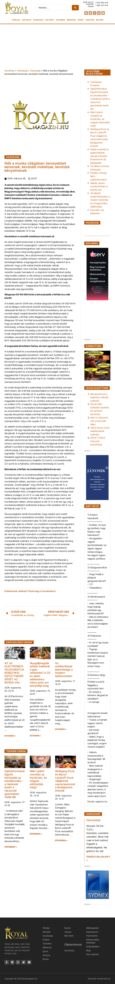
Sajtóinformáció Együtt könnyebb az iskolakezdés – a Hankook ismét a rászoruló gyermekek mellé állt (14, 784)
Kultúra (49, 20)
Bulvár (99, 20)
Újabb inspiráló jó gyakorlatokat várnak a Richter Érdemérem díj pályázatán (99, 156)
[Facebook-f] (6, 962)
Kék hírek (68, 935)
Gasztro (90, 20)
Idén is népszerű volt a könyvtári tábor (99, 421)
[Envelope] (103, 13)
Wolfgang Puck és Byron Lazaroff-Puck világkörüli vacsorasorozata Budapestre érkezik (65, 781)
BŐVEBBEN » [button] (10, 736)
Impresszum (92, 932)
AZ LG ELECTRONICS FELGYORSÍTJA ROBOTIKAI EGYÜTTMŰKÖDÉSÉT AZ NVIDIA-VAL (14, 673)
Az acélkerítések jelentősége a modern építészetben (64, 670)
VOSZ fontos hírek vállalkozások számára (99, 431)
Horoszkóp (93, 820)
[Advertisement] (57, 47)
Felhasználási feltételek (92, 941)
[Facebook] (86, 13)
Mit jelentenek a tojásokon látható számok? (99, 397)
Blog (88, 950)
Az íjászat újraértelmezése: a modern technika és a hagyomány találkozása (100, 200)
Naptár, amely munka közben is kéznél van (99, 186)
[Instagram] (94, 13)
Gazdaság (38, 20)
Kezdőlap (9, 70)
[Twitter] (98, 13)
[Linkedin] (90, 13)
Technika (60, 20)
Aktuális (26, 20)
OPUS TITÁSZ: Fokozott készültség (98, 441)
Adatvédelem (92, 946)
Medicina (71, 20)
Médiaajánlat (92, 928)
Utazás (67, 932)
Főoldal (16, 20)
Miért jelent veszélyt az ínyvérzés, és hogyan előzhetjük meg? (38, 779)
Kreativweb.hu (104, 978)
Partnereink (91, 935)
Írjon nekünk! (92, 954)
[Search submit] (75, 7)
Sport (81, 20)
